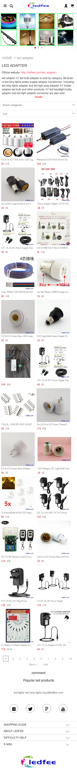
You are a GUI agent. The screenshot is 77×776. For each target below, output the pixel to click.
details (38, 97)
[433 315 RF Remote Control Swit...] (18, 537)
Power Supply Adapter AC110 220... (54, 203)
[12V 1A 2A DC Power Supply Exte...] (18, 228)
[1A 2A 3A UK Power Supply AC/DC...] (54, 581)
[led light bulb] (28, 21)
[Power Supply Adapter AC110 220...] (54, 184)
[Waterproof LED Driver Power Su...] (53, 139)
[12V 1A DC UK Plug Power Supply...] (18, 581)
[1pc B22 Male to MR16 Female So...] (54, 272)
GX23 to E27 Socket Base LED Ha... (53, 557)
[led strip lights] (9, 21)
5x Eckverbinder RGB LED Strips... (17, 512)
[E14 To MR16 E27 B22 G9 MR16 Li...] (53, 228)
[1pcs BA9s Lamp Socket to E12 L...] (18, 184)
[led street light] (66, 38)
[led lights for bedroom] (46, 38)
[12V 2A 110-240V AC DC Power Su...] (53, 492)
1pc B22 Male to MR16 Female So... (53, 292)
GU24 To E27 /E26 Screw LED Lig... (18, 159)
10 (70, 659)
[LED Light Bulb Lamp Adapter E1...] (54, 316)
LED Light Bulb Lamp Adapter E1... (53, 336)
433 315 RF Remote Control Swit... (17, 557)
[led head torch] (66, 21)
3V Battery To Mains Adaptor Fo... (16, 645)
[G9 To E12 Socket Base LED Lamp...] (18, 316)
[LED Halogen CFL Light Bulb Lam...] (54, 448)
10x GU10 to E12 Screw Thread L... (53, 424)
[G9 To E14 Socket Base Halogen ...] (18, 448)
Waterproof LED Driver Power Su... (53, 159)
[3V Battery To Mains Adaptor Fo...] (18, 625)
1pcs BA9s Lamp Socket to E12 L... (17, 203)
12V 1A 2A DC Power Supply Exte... (18, 248)
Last (45, 664)
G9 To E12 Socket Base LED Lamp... (17, 336)
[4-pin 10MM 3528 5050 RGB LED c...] (18, 272)
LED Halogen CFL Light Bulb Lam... (54, 468)
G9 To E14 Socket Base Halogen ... (17, 468)
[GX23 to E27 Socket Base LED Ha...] (54, 537)
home (7, 57)
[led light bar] (9, 38)
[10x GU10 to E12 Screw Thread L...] (53, 404)
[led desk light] (28, 38)
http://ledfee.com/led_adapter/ (39, 72)
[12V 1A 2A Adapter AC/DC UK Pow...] (54, 625)
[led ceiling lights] (46, 21)
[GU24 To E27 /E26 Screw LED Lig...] (18, 139)
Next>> (33, 664)
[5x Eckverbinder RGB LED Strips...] (18, 492)
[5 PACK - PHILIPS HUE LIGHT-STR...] (18, 404)
